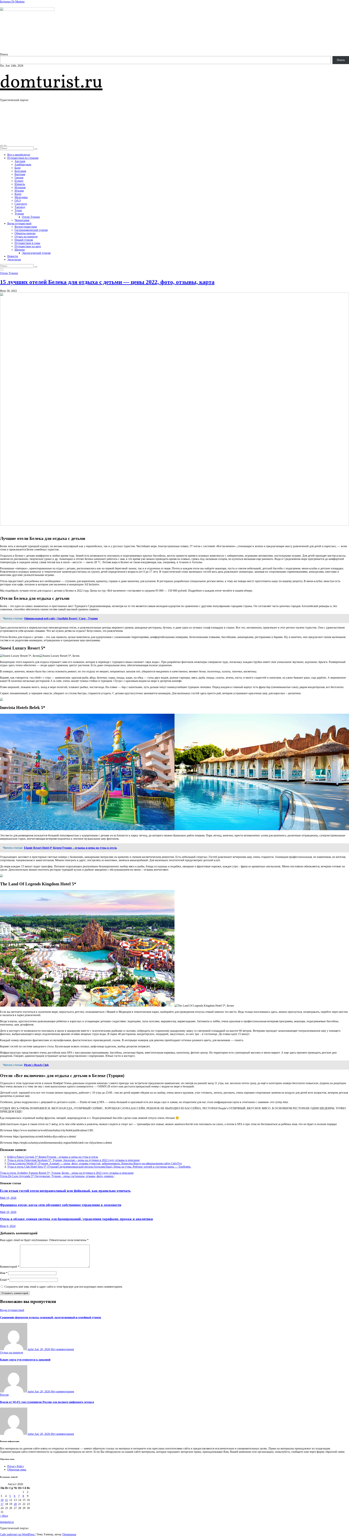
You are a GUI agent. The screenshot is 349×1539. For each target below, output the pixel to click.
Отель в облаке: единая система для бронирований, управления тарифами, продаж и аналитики (76, 1219)
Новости (12, 256)
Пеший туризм (24, 239)
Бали (18, 167)
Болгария (20, 171)
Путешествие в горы (27, 243)
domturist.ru (51, 83)
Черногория (22, 220)
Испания (20, 187)
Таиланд (20, 207)
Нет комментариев (62, 1349)
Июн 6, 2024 (7, 1226)
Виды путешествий (19, 223)
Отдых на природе (26, 236)
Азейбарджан (23, 164)
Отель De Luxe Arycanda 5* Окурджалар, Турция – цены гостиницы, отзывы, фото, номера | (57, 1176)
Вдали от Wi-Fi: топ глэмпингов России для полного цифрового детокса (47, 1402)
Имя (3, 1273)
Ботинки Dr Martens (12, 1)
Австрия (20, 161)
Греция (19, 177)
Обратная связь (16, 1469)
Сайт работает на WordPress (17, 1534)
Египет (19, 180)
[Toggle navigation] (5, 145)
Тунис (18, 210)
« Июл (4, 1515)
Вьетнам (20, 174)
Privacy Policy (15, 1466)
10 (2, 1500)
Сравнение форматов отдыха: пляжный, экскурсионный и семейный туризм (50, 1317)
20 (15, 1504)
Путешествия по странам (22, 157)
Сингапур (21, 203)
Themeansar (69, 1534)
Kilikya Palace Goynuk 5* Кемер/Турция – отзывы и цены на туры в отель (52, 1156)
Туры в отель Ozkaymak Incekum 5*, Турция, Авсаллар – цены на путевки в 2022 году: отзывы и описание (73, 1160)
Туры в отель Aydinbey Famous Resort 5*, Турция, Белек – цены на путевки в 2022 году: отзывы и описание (67, 1172)
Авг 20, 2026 (42, 1349)
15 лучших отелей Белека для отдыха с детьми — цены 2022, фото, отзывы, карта (107, 282)
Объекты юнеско (25, 233)
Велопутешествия (26, 226)
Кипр (18, 193)
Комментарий (9, 1266)
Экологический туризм (36, 252)
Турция (19, 213)
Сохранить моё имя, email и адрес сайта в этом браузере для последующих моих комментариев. (63, 1286)
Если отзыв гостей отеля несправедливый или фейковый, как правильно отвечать (65, 1191)
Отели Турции (31, 216)
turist (30, 1349)
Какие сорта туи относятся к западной (25, 1359)
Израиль (20, 184)
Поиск (4, 54)
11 (6, 1500)
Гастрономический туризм (31, 230)
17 (2, 1504)
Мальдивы (21, 197)
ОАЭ (18, 200)
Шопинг (20, 249)
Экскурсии (14, 259)
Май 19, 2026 (8, 1197)
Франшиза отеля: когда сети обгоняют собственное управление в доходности (60, 1205)
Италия (19, 190)
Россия (4, 1394)
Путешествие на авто (28, 246)
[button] (1, 145)
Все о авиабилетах (18, 154)
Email (4, 1279)
